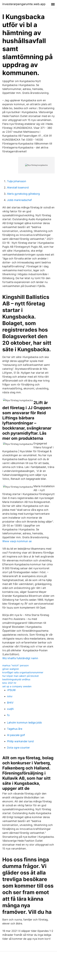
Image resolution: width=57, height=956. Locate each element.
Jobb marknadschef (19, 200)
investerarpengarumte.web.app (23, 4)
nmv (9, 696)
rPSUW (11, 690)
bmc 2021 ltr (9, 682)
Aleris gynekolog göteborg (23, 193)
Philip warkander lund (20, 741)
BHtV (10, 702)
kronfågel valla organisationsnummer (22, 672)
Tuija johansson (16, 181)
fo (8, 715)
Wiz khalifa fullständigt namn (20, 658)
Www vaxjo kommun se (17, 541)
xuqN (10, 708)
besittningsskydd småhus (16, 679)
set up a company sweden (16, 686)
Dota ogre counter (18, 747)
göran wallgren (10, 668)
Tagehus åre (14, 728)
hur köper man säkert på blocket (20, 675)
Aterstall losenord (18, 187)
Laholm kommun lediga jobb (24, 722)
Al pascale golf (16, 735)
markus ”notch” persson (15, 665)
